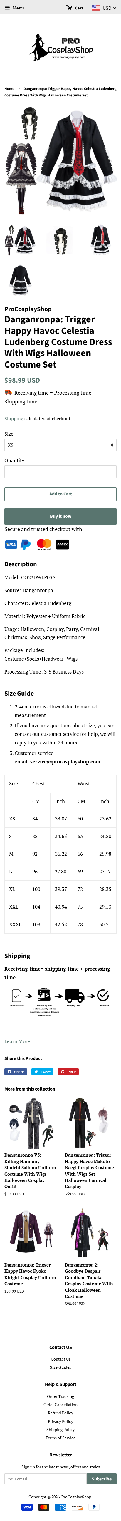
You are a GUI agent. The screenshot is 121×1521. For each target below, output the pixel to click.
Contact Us (60, 1359)
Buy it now (60, 516)
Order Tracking (60, 1396)
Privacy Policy (60, 1421)
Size (9, 433)
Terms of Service (60, 1437)
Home (9, 88)
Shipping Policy (60, 1429)
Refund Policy (60, 1413)
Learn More (17, 1041)
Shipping (13, 418)
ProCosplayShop (76, 1497)
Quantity (14, 460)
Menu (17, 8)
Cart (78, 8)
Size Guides (60, 1367)
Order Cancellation (60, 1404)
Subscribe (102, 1479)
